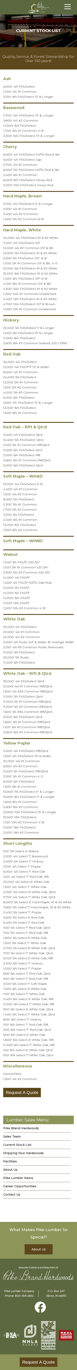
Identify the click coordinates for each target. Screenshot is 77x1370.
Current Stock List (17, 1145)
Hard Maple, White (22, 230)
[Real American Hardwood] (66, 1335)
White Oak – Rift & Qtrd (27, 673)
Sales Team (12, 1136)
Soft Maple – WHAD (23, 476)
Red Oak (12, 354)
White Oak (14, 619)
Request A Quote (22, 1092)
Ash (7, 78)
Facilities (10, 1161)
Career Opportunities (19, 1186)
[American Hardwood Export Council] (48, 1335)
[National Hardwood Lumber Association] (30, 1335)
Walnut (10, 554)
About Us (10, 1170)
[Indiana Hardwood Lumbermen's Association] (11, 1335)
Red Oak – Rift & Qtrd (25, 427)
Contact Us (11, 1194)
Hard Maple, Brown (22, 196)
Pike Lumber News (18, 1178)
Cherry (10, 146)
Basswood (13, 107)
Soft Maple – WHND (23, 541)
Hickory (11, 320)
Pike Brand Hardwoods (21, 1128)
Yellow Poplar (17, 743)
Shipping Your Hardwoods (23, 1153)
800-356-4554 (24, 1295)
